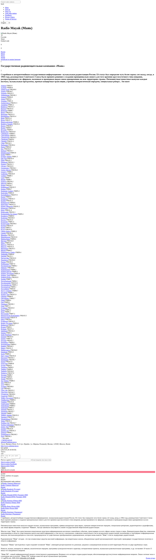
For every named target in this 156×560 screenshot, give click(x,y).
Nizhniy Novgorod (7, 273)
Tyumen (3, 386)
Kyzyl (3, 229)
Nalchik (3, 256)
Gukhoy (3, 176)
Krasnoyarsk (5, 224)
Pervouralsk (5, 314)
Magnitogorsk (5, 237)
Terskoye (4, 373)
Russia (3, 52)
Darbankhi (4, 145)
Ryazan (3, 327)
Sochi (3, 354)
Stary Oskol (5, 356)
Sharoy (3, 348)
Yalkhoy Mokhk (6, 415)
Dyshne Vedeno (6, 156)
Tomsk (3, 379)
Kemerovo (4, 199)
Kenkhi (3, 201)
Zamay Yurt (5, 427)
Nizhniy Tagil (5, 275)
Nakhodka (4, 254)
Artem (3, 99)
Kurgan (3, 225)
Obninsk (4, 296)
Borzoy (3, 126)
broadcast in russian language (10, 59)
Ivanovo (3, 181)
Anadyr (3, 91)
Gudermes (4, 174)
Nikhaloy (4, 268)
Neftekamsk (5, 264)
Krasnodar (4, 222)
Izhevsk (3, 183)
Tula (2, 383)
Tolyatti (3, 377)
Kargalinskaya (6, 195)
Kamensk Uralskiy (7, 191)
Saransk (3, 337)
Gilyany (3, 166)
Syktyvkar (4, 363)
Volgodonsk (5, 406)
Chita (2, 143)
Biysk (3, 120)
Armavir (3, 97)
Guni (2, 178)
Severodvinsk (5, 344)
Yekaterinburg (5, 419)
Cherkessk (4, 139)
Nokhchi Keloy (6, 277)
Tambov (3, 369)
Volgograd (4, 408)
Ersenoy (3, 164)
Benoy (3, 112)
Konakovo (4, 216)
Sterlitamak (4, 360)
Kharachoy (4, 208)
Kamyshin (4, 193)
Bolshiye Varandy (7, 124)
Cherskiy (4, 141)
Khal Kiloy (4, 204)
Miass (3, 243)
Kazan (3, 197)
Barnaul (3, 109)
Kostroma (4, 218)
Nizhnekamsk (5, 270)
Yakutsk (3, 413)
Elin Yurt (4, 158)
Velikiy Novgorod (7, 398)
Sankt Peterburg (6, 335)
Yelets (3, 421)
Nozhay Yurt (5, 294)
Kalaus (3, 185)
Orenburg (4, 304)
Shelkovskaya (5, 350)
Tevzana (3, 375)
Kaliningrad (5, 187)
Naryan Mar (5, 258)
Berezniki (4, 114)
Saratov (3, 339)
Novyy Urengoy (6, 291)
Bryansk (3, 130)
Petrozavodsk (5, 317)
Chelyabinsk (5, 135)
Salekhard (4, 331)
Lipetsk (3, 233)
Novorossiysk (5, 287)
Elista (3, 160)
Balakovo (4, 107)
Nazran (3, 262)
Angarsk (4, 93)
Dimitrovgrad (5, 153)
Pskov (3, 319)
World (3, 57)
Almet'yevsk (5, 89)
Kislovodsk (4, 212)
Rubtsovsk (4, 325)
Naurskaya (4, 260)
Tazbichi (4, 371)
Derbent (3, 151)
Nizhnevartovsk (6, 271)
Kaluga (3, 189)
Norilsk (3, 279)
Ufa (2, 388)
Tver (2, 385)
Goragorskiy (5, 168)
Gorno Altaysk (6, 170)
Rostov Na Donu (6, 323)
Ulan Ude (4, 390)
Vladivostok (5, 404)
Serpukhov (4, 342)
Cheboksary (5, 133)
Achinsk (3, 87)
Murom (3, 250)
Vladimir (4, 402)
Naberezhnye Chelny (8, 252)
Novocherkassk (6, 281)
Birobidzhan (5, 116)
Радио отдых (150, 558)
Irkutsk (3, 179)
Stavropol (4, 358)
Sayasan (3, 340)
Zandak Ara (5, 430)
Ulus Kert (4, 392)
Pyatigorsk (4, 321)
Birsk (2, 118)
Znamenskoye (5, 434)
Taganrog (4, 367)
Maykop (3, 241)
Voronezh (4, 411)
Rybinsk (3, 329)
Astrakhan (4, 105)
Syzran (3, 365)
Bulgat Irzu (4, 132)
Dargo (3, 147)
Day (2, 149)
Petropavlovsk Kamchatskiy (10, 316)
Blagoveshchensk (7, 122)
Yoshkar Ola (5, 423)
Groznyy (4, 172)
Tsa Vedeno (5, 381)
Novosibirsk (5, 289)
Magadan (4, 235)
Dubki (3, 155)
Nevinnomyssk (6, 266)
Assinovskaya (5, 103)
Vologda (3, 409)
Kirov (3, 210)
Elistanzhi (4, 162)
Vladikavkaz (5, 400)
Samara (3, 333)
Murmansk (4, 248)
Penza (3, 310)
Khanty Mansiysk (7, 206)
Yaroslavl (4, 417)
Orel (2, 302)
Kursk (3, 227)
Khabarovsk (5, 202)
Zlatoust (3, 432)
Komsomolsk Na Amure (9, 214)
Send (3, 468)
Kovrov (3, 220)
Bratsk (3, 128)
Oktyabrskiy (5, 298)
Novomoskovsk (6, 285)
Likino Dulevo (6, 231)
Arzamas (4, 101)
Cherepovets (5, 137)
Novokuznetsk (6, 283)
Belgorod (4, 110)
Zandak (3, 429)
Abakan (3, 86)
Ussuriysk (4, 396)
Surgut (3, 362)
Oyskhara (4, 308)
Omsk (3, 300)
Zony (2, 436)
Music (3, 54)
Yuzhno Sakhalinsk (7, 425)
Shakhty (3, 346)
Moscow (4, 245)
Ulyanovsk (4, 394)
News (3, 56)
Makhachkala (5, 239)
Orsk (2, 306)
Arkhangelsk (5, 95)
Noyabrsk (4, 293)
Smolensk (4, 352)
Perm (2, 312)
